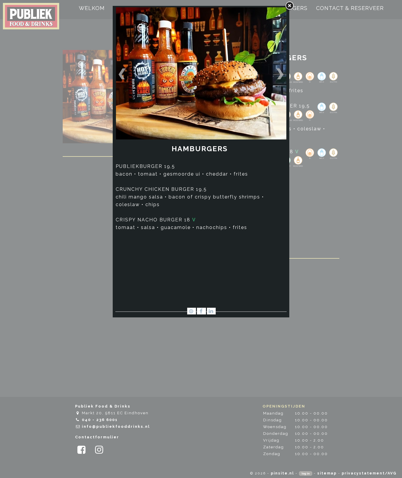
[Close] (289, 6)
